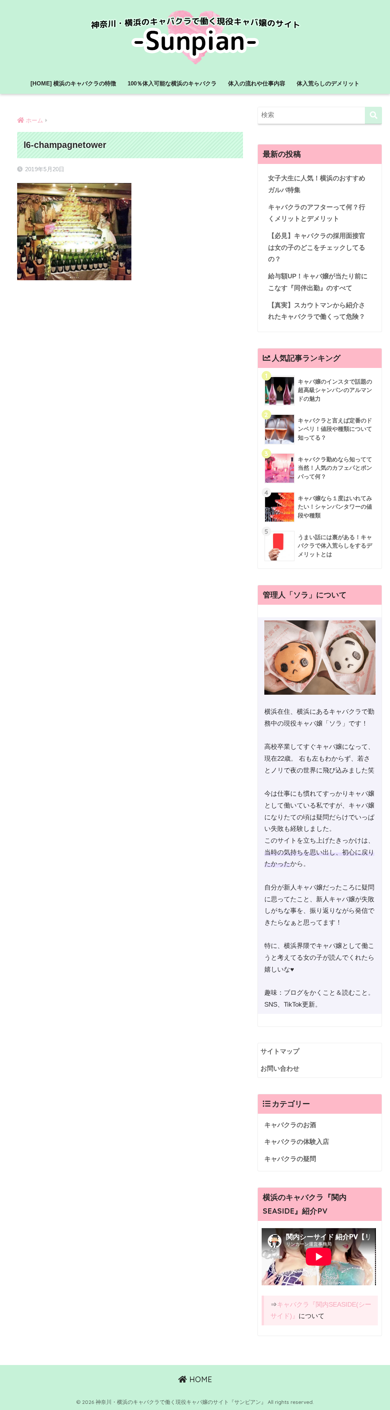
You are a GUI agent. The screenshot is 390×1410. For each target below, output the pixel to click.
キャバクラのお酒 (290, 1125)
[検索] (373, 115)
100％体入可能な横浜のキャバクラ (172, 83)
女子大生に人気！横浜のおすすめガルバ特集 (316, 184)
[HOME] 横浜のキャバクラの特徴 (73, 83)
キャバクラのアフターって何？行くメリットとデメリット (316, 213)
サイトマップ (280, 1051)
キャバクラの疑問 (290, 1159)
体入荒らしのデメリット (328, 83)
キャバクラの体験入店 (296, 1141)
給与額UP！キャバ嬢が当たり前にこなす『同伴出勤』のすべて (318, 282)
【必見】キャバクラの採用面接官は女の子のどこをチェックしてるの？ (316, 247)
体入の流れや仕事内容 (256, 83)
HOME (199, 1379)
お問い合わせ (280, 1068)
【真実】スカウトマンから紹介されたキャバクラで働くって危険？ (316, 311)
